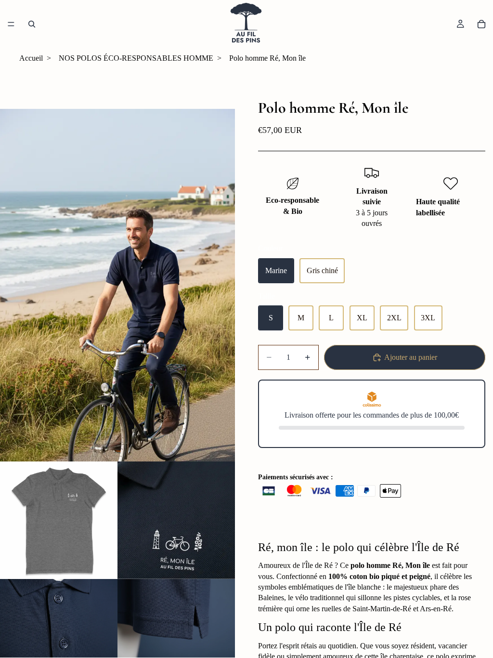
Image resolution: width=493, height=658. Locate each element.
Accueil (31, 58)
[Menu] (11, 24)
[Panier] (481, 24)
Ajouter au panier (410, 357)
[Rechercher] (31, 24)
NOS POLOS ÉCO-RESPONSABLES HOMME (136, 58)
